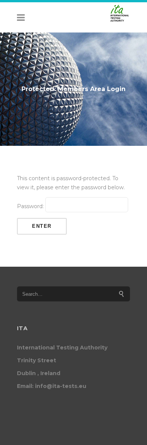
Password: (31, 206)
